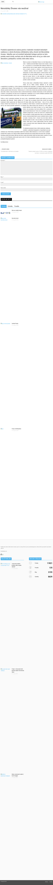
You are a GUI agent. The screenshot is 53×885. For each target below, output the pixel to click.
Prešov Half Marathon (16, 428)
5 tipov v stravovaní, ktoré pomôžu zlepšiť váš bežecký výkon (18, 670)
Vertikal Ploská (15, 323)
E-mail (2, 182)
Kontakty (50, 881)
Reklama (46, 881)
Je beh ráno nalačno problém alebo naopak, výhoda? (16, 565)
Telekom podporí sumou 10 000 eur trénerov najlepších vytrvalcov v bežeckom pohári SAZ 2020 (40, 151)
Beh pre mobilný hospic (17, 210)
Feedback (51, 404)
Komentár (3, 160)
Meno (2, 176)
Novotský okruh (15, 218)
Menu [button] (2, 1)
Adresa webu (3, 187)
